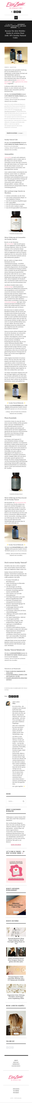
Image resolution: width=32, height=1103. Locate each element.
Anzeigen (20, 133)
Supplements (15, 26)
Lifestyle (8, 26)
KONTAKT (16, 1062)
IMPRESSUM (16, 1064)
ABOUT (16, 1060)
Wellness (23, 26)
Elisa (19, 27)
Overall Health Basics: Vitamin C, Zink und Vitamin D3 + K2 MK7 (16, 675)
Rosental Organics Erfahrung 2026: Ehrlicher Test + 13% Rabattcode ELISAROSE (16, 978)
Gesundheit (21, 24)
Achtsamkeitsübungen (11, 302)
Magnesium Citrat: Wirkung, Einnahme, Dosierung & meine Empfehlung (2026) (16, 996)
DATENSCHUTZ (16, 1066)
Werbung (14, 27)
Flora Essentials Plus (20, 502)
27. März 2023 (9, 24)
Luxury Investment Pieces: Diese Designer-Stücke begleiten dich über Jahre (16, 960)
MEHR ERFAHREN (16, 844)
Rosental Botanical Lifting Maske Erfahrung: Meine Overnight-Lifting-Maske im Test (16, 941)
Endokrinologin (9, 287)
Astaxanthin (8, 157)
